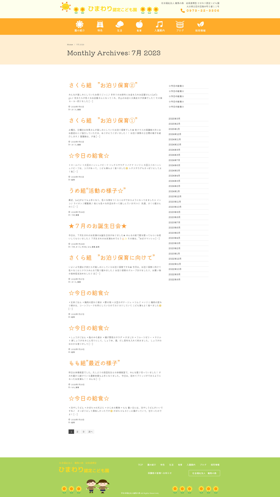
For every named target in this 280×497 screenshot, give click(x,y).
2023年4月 (174, 237)
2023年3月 (174, 243)
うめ (73, 215)
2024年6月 (174, 165)
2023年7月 (174, 222)
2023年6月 (174, 227)
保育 (79, 109)
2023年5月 (174, 232)
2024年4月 (174, 175)
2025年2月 (174, 123)
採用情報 (215, 464)
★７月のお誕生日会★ (98, 225)
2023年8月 (174, 217)
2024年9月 (174, 149)
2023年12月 (175, 196)
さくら (74, 109)
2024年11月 (175, 139)
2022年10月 (175, 269)
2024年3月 (174, 180)
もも (89, 247)
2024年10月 (175, 144)
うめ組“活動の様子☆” (97, 190)
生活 (171, 464)
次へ (90, 431)
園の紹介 (151, 464)
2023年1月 (174, 253)
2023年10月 (175, 206)
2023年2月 (174, 248)
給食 (73, 179)
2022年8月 (174, 279)
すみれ (84, 247)
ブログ (203, 464)
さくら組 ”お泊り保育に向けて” (112, 257)
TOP (140, 464)
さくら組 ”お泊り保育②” (103, 85)
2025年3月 (174, 118)
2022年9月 (174, 274)
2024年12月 (175, 134)
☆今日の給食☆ (89, 155)
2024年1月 (174, 191)
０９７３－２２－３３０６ (202, 10)
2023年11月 (175, 201)
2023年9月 (174, 211)
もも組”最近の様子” (94, 363)
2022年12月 (175, 258)
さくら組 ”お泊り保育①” (103, 120)
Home (70, 44)
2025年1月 (174, 128)
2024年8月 (174, 154)
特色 (162, 464)
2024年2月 (174, 185)
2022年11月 (175, 263)
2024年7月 (174, 160)
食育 (180, 464)
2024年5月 (174, 170)
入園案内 (191, 464)
